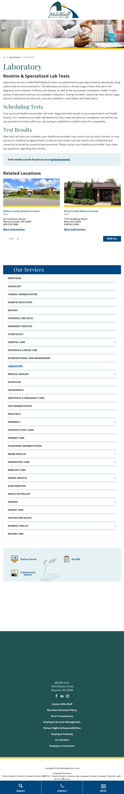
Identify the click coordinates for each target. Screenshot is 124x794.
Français (93, 776)
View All (112, 238)
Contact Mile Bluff (62, 703)
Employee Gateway (62, 733)
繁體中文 (46, 776)
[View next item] (18, 239)
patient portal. (60, 159)
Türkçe (54, 776)
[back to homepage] (4, 57)
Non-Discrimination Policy (62, 710)
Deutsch (20, 776)
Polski (4, 776)
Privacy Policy (73, 768)
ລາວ (68, 779)
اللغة (118, 776)
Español (12, 776)
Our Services (29, 269)
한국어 (57, 779)
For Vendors (62, 739)
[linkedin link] (62, 696)
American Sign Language (77, 776)
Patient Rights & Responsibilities (62, 727)
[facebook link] (56, 696)
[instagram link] (67, 696)
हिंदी (63, 779)
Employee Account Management (62, 721)
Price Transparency (62, 716)
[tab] (115, 342)
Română (62, 776)
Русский (29, 776)
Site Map (64, 768)
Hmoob (37, 776)
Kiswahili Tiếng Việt (107, 776)
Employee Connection (62, 745)
